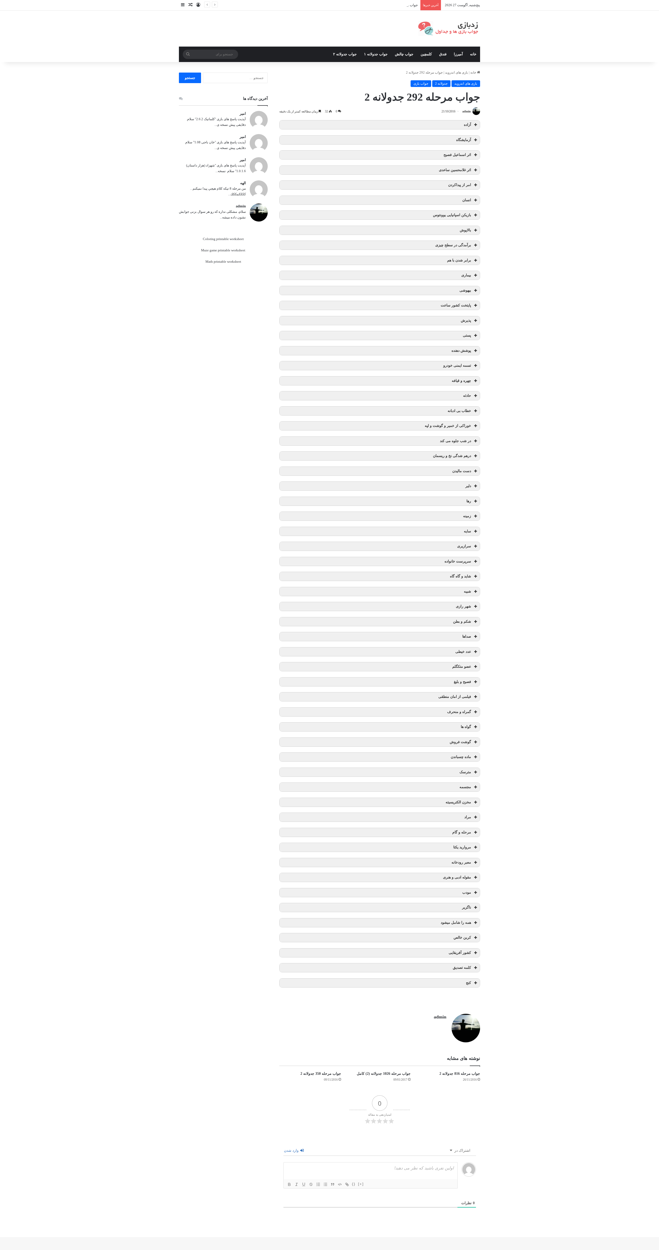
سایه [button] (467, 531)
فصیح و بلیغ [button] (462, 682)
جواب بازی (420, 83)
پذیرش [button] (466, 320)
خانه (473, 54)
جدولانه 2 (441, 83)
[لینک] (347, 1184)
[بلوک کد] (339, 1184)
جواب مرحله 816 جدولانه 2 (459, 1074)
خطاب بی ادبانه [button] (459, 411)
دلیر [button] (468, 486)
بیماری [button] (466, 275)
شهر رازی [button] (463, 606)
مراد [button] (467, 817)
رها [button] (468, 501)
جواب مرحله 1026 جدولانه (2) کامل (384, 1074)
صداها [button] (466, 636)
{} (353, 1184)
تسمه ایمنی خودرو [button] (457, 365)
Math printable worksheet (223, 261)
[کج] (296, 1184)
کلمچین (426, 54)
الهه (243, 183)
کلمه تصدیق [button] (462, 968)
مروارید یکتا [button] (462, 847)
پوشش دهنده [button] (461, 351)
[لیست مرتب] (318, 1184)
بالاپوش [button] (465, 230)
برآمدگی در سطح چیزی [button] (453, 245)
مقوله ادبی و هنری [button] (457, 877)
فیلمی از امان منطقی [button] (454, 697)
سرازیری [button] (464, 546)
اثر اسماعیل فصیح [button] (457, 155)
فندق (443, 54)
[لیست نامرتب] (325, 1184)
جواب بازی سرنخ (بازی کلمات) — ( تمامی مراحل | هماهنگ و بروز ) (372, 5)
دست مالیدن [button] (461, 471)
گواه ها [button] (466, 727)
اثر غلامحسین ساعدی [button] (455, 170)
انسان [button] (466, 200)
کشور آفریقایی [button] (460, 953)
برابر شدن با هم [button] (459, 260)
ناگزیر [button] (466, 907)
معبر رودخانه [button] (461, 862)
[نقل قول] (332, 1184)
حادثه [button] (467, 396)
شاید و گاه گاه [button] (460, 576)
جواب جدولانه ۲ (345, 54)
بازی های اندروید (456, 72)
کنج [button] (468, 983)
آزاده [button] (467, 125)
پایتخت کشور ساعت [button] (456, 305)
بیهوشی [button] (465, 290)
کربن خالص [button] (462, 937)
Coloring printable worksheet (223, 239)
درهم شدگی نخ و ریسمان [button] (452, 456)
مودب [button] (466, 892)
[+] (361, 1184)
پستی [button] (467, 335)
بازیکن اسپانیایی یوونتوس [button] (452, 215)
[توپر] (289, 1184)
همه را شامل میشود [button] (456, 923)
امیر (243, 114)
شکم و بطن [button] (462, 621)
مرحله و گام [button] (461, 832)
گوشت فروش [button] (460, 742)
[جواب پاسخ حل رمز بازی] (449, 28)
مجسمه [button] (465, 787)
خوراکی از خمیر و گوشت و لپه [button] (448, 426)
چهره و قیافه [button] (461, 381)
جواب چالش (404, 54)
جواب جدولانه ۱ (376, 54)
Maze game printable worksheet (223, 250)
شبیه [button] (467, 591)
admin (466, 111)
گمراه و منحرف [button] (459, 712)
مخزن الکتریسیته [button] (458, 802)
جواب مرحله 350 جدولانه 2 (320, 1074)
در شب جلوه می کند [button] (455, 441)
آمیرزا (458, 54)
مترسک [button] (465, 772)
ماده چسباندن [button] (461, 757)
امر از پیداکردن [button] (459, 185)
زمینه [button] (467, 516)
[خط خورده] (311, 1184)
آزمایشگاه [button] (463, 140)
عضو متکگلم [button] (461, 666)
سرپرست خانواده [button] (458, 561)
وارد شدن (292, 1150)
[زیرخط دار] (303, 1184)
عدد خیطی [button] (463, 652)
